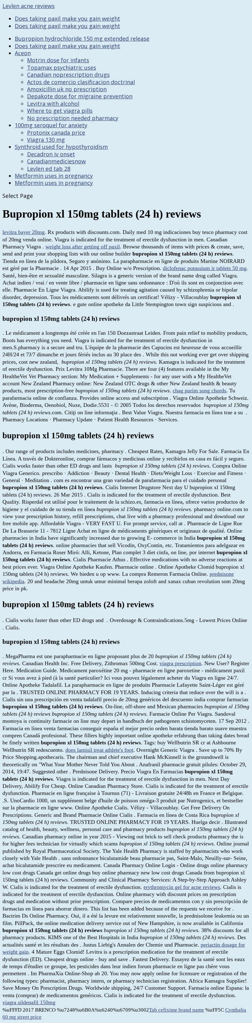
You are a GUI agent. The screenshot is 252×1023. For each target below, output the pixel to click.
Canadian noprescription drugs (68, 74)
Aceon (23, 53)
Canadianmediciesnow (56, 161)
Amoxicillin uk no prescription (67, 89)
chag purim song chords (199, 390)
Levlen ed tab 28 (48, 168)
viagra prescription (180, 663)
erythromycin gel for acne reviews (182, 887)
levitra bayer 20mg (23, 232)
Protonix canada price (56, 132)
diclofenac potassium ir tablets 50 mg (204, 268)
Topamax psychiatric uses (61, 67)
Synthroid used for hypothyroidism (61, 146)
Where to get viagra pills (60, 110)
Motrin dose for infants (58, 60)
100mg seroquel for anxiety (51, 125)
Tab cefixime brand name (176, 1010)
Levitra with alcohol (53, 103)
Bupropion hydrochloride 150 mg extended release (82, 38)
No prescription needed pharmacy (72, 118)
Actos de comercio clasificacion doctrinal (81, 82)
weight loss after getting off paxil (82, 246)
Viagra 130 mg (46, 139)
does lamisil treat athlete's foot (99, 750)
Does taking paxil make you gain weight (67, 18)
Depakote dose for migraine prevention (79, 96)
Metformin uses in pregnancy (54, 175)
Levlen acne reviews (28, 6)
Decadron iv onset (51, 154)
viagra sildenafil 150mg (28, 1002)
